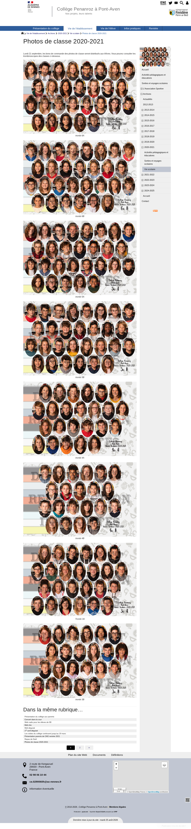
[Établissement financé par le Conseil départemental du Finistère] (178, 13)
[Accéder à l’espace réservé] (187, 3)
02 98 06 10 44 (37, 774)
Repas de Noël (31, 739)
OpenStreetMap (153, 792)
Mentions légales (117, 807)
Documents (99, 755)
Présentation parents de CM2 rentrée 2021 (42, 736)
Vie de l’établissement (36, 33)
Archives (51, 33)
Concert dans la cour (33, 719)
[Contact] (176, 3)
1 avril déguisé (31, 730)
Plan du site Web (77, 755)
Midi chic (28, 725)
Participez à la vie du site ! (174, 826)
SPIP (115, 811)
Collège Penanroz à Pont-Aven (88, 10)
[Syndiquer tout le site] (155, 210)
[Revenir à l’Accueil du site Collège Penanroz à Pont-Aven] (34, 7)
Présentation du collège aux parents (39, 717)
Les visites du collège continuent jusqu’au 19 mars (45, 733)
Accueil (145, 70)
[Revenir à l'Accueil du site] (23, 33)
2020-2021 (62, 33)
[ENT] (163, 3)
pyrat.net (85, 811)
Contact (145, 201)
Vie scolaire (75, 33)
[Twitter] (170, 3)
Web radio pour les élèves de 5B (38, 722)
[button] (181, 3)
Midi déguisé (30, 728)
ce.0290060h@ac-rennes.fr (45, 781)
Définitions (117, 755)
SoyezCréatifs (100, 811)
